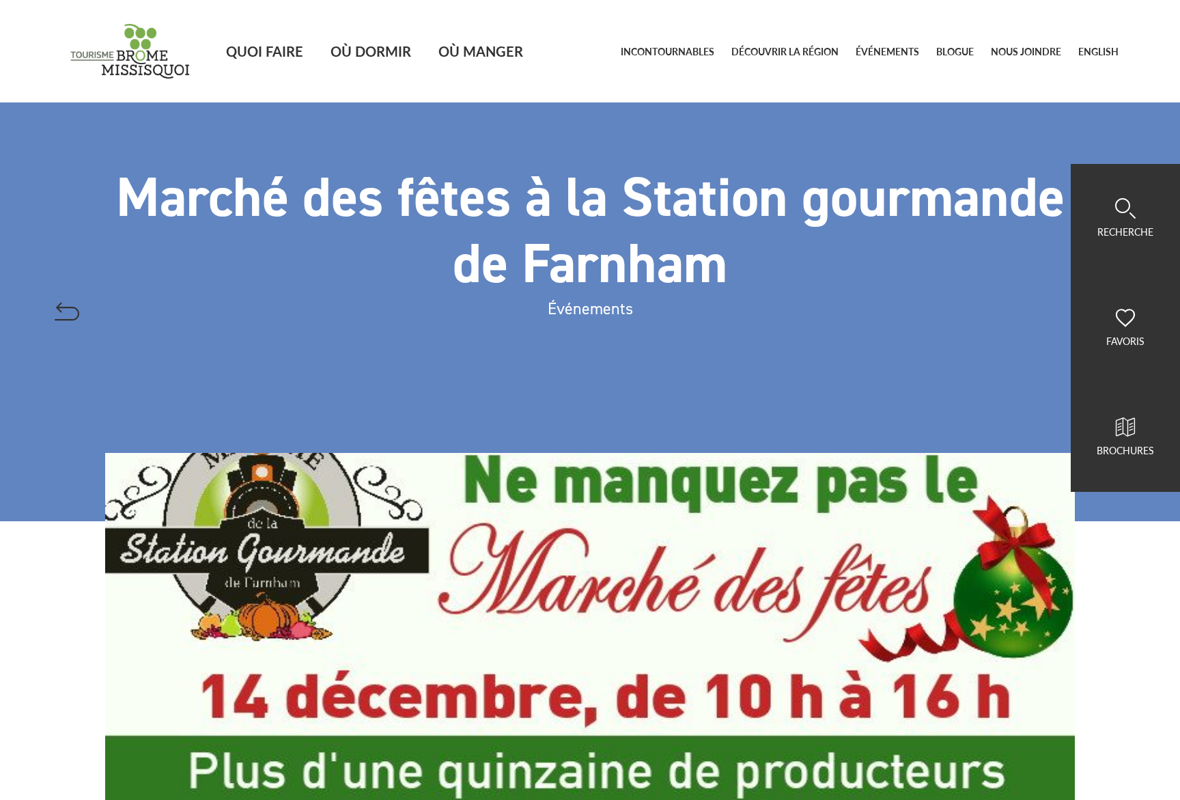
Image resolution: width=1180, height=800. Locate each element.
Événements (887, 51)
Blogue (955, 51)
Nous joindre (1026, 51)
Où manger (480, 51)
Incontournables (667, 51)
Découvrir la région (785, 51)
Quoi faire (264, 51)
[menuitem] (1098, 52)
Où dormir (371, 51)
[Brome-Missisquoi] (130, 51)
